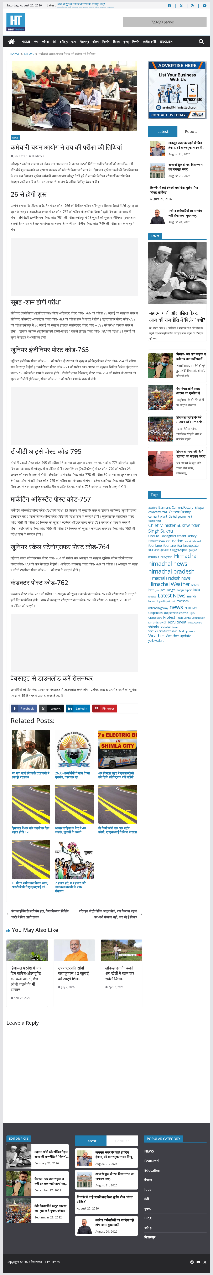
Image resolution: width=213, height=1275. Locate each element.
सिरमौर (105, 41)
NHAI (188, 608)
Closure (153, 536)
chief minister (154, 520)
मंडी (54, 41)
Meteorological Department (161, 601)
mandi (191, 596)
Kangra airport (184, 590)
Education (152, 1170)
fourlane (169, 545)
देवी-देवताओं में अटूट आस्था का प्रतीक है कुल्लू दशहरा (188, 391)
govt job (193, 550)
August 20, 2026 (161, 199)
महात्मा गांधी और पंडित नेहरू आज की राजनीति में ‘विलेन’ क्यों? (177, 316)
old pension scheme (176, 613)
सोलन (96, 41)
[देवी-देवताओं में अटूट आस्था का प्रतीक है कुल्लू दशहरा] (160, 397)
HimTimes (38, 156)
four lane (155, 545)
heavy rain (166, 557)
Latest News (171, 595)
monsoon (182, 601)
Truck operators (186, 631)
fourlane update (187, 545)
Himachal (186, 556)
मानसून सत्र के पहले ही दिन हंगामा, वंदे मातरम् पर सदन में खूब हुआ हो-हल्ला (185, 145)
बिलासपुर (84, 41)
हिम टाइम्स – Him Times (45, 1262)
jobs (162, 590)
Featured (151, 1161)
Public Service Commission (191, 618)
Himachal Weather (169, 584)
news (176, 607)
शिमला (116, 41)
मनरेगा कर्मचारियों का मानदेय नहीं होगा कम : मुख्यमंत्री (185, 213)
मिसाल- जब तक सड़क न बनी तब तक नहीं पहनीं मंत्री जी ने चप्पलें (191, 356)
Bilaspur (199, 508)
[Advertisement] (74, 267)
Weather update (178, 635)
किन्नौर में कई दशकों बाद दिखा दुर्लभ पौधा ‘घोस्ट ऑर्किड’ (174, 189)
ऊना (73, 41)
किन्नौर (135, 41)
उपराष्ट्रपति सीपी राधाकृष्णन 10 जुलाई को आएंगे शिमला (73, 973)
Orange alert (154, 618)
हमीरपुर (64, 41)
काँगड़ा (45, 41)
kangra (171, 590)
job (157, 590)
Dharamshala (156, 541)
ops (191, 613)
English (166, 41)
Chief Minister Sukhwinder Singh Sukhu (174, 528)
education (174, 540)
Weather (156, 635)
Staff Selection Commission (162, 631)
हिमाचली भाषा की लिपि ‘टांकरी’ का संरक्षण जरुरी (191, 453)
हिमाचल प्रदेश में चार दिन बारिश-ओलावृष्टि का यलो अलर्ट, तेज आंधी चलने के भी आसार (26, 978)
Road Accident (195, 622)
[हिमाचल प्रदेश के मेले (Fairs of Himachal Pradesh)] (160, 429)
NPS (194, 608)
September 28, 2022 (48, 1217)
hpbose (195, 585)
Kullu (196, 590)
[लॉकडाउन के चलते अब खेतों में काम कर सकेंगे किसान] (121, 942)
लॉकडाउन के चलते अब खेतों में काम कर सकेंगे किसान (119, 973)
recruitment (177, 622)
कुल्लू (126, 41)
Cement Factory (180, 512)
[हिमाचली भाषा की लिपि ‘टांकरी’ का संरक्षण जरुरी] (160, 463)
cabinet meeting (157, 512)
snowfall (165, 627)
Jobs (147, 1189)
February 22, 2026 (47, 1163)
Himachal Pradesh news (169, 578)
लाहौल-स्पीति (149, 41)
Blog (147, 1218)
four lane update (158, 550)
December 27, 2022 (48, 1190)
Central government (180, 516)
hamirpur (153, 557)
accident (152, 508)
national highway (158, 608)
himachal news (167, 564)
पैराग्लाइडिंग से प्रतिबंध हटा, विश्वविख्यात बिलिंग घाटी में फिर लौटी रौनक (39, 914)
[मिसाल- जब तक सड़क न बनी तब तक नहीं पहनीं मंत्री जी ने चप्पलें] (160, 365)
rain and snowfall (157, 622)
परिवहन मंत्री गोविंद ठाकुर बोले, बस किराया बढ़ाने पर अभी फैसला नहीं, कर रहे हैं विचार (108, 914)
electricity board (193, 541)
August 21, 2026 (179, 154)
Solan (174, 627)
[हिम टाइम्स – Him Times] (11, 41)
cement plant (157, 516)
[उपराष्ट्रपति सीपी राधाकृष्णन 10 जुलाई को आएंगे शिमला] (74, 942)
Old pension (155, 613)
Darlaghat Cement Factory (178, 536)
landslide (152, 596)
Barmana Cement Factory (175, 507)
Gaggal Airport (178, 550)
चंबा (36, 41)
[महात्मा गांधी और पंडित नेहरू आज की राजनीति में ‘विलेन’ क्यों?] (177, 273)
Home (26, 41)
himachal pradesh (171, 571)
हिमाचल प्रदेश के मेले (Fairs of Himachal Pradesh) (190, 419)
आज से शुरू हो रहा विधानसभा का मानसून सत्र (81, 5)
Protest (169, 617)
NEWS (15, 137)
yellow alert (155, 640)
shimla (153, 627)
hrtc (151, 589)
